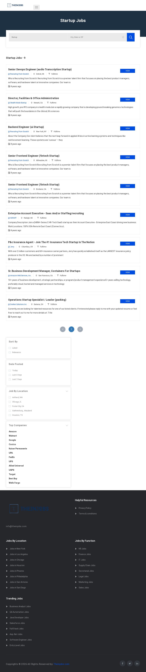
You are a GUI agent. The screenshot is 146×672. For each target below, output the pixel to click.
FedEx (12, 457)
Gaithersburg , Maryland (22, 411)
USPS (11, 470)
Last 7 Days (17, 379)
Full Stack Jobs (17, 629)
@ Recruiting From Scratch (18, 74)
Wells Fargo (14, 483)
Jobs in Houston (17, 565)
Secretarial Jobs (86, 571)
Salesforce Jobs (17, 623)
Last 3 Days (17, 375)
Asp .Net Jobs (16, 634)
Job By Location (18, 391)
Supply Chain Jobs (87, 565)
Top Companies (18, 425)
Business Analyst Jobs (20, 606)
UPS (11, 461)
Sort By (13, 341)
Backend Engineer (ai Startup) (26, 126)
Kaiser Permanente (18, 448)
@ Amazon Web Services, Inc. (19, 276)
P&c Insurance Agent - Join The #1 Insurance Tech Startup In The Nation (51, 242)
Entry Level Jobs (17, 645)
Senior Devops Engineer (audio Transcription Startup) (40, 69)
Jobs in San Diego (18, 587)
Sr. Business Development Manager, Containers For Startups (44, 270)
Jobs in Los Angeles (19, 554)
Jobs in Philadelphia (19, 576)
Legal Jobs (84, 576)
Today (15, 370)
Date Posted (16, 364)
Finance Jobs (85, 554)
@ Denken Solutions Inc (17, 304)
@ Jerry (11, 247)
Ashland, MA (17, 397)
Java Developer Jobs (19, 617)
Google (12, 440)
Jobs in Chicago (17, 560)
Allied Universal (16, 466)
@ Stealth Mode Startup (17, 103)
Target (12, 474)
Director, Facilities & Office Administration (33, 98)
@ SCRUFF (12, 218)
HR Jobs (82, 549)
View (128, 71)
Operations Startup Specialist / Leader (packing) (37, 299)
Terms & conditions (88, 513)
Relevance (16, 352)
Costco (12, 444)
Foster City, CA (18, 406)
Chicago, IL (16, 402)
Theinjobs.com (61, 664)
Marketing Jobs (86, 582)
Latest (14, 348)
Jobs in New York (17, 549)
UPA (11, 453)
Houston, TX (17, 415)
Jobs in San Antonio (19, 582)
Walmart (13, 436)
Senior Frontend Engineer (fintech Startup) (33, 155)
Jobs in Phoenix (17, 571)
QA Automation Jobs (19, 612)
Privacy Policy (85, 508)
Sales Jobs (84, 587)
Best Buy (13, 478)
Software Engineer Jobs (21, 640)
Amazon (13, 431)
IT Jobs (82, 560)
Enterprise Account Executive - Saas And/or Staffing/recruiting (46, 213)
